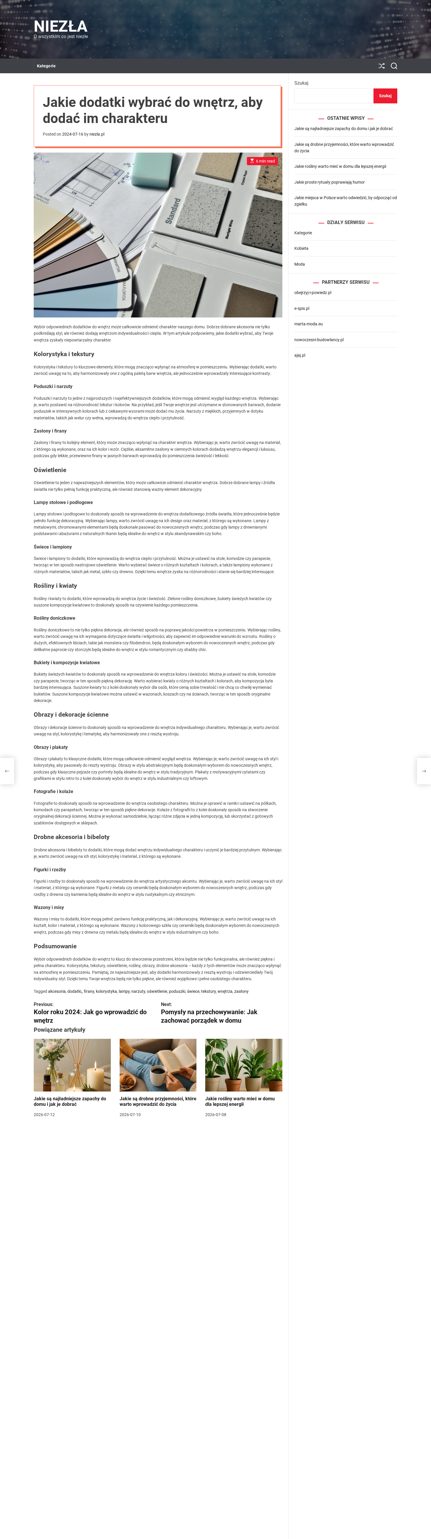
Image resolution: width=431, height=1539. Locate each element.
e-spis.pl (301, 308)
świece (193, 991)
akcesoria (57, 991)
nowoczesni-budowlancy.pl (319, 339)
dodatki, (74, 991)
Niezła (60, 26)
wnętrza (225, 991)
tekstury (208, 991)
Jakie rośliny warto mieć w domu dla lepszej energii (240, 1101)
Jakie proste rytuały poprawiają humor (329, 182)
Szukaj (301, 83)
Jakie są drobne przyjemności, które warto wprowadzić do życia (158, 1101)
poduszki (177, 991)
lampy (124, 991)
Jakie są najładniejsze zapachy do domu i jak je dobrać (70, 1101)
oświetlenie (157, 991)
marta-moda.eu (308, 324)
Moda (299, 264)
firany (89, 991)
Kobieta (301, 248)
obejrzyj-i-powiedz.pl (312, 292)
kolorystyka (106, 991)
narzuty (138, 991)
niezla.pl (96, 134)
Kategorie (46, 66)
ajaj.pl (299, 355)
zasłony (241, 991)
